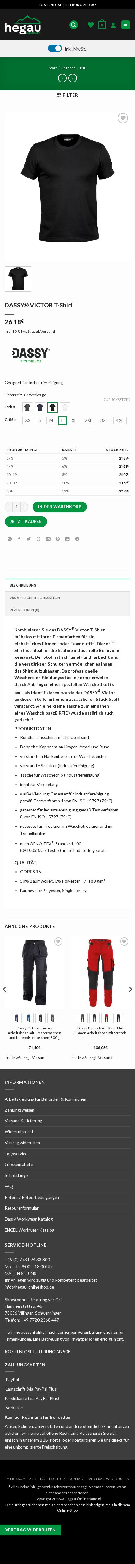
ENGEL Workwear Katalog (29, 1229)
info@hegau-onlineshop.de (29, 1287)
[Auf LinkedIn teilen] (67, 539)
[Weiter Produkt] (62, 78)
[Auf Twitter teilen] (28, 539)
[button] (73, 24)
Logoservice (16, 1153)
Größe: (10, 420)
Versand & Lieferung (23, 1120)
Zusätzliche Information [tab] (35, 598)
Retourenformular (22, 1207)
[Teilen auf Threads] (38, 539)
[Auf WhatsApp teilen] (9, 539)
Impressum (16, 1479)
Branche (69, 68)
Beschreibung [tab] (23, 585)
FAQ (9, 1186)
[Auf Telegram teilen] (77, 539)
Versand (47, 331)
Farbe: (10, 407)
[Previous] (5, 1002)
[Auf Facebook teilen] (19, 539)
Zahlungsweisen (19, 1110)
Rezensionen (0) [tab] (24, 610)
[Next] (130, 1002)
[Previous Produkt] (72, 78)
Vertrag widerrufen (22, 1142)
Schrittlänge (16, 1175)
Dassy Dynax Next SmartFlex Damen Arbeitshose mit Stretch (100, 1030)
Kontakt (77, 1479)
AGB (33, 1479)
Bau (83, 68)
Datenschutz (53, 1479)
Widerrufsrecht (19, 1131)
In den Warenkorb (60, 506)
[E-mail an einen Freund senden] (48, 539)
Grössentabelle (19, 1164)
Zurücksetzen (117, 399)
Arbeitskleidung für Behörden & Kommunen (45, 1099)
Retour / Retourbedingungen (32, 1197)
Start (53, 68)
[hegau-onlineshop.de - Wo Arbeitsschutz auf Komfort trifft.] (24, 24)
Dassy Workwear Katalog (29, 1218)
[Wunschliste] (91, 25)
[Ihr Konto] (113, 25)
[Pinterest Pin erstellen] (57, 539)
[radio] (27, 407)
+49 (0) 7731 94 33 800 (27, 1259)
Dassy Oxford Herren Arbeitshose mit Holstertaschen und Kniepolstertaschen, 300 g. (34, 1033)
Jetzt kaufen (26, 521)
